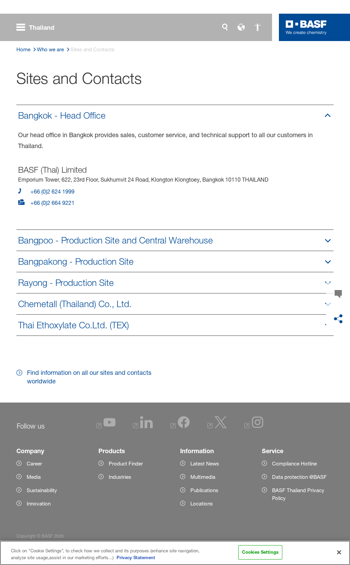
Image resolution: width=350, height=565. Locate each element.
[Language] (241, 27)
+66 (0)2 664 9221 (52, 202)
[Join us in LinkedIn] (143, 426)
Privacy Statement (136, 557)
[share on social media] (338, 319)
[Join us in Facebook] (180, 426)
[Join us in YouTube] (106, 426)
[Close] (339, 552)
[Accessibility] (258, 27)
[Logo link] (306, 27)
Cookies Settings (260, 552)
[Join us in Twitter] (217, 426)
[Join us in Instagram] (254, 426)
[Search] (225, 27)
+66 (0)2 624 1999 (52, 191)
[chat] (338, 294)
